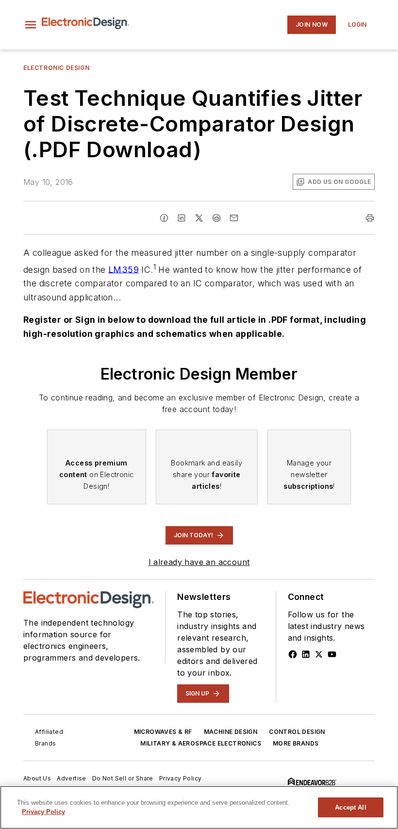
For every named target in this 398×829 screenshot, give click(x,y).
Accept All (350, 807)
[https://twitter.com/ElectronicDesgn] (319, 654)
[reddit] (216, 218)
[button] (30, 24)
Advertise (71, 778)
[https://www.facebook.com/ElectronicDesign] (293, 654)
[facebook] (164, 218)
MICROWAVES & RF (163, 731)
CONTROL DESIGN (297, 731)
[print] (370, 218)
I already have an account (199, 562)
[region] (199, 807)
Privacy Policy (180, 778)
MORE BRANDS (295, 743)
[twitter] (199, 218)
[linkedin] (181, 218)
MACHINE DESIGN (231, 731)
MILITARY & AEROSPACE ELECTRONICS (200, 743)
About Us (37, 778)
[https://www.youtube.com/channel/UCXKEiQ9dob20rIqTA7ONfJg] (332, 654)
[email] (234, 218)
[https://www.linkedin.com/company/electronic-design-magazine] (306, 654)
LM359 (123, 269)
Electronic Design (56, 67)
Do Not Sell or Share (122, 778)
